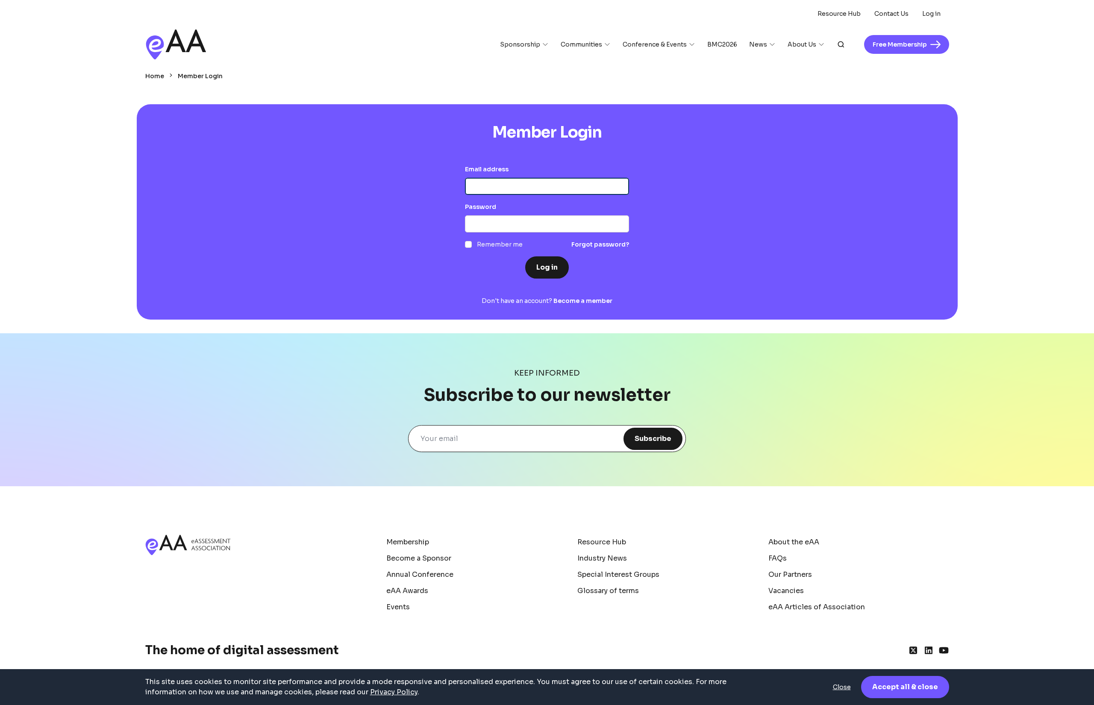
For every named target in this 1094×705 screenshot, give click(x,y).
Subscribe (653, 438)
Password (480, 207)
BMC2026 (722, 44)
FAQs (777, 558)
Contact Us (891, 14)
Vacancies (786, 590)
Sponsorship (520, 44)
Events (398, 606)
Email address (487, 169)
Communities (581, 44)
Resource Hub (839, 14)
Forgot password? (600, 244)
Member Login (200, 76)
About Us (802, 44)
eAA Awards (407, 590)
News (758, 44)
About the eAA (793, 542)
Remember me (500, 244)
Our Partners (790, 574)
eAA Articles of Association (816, 606)
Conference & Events (655, 44)
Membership (407, 542)
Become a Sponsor (418, 558)
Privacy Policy (394, 691)
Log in (931, 14)
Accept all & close (905, 686)
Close (842, 687)
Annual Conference (419, 574)
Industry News (602, 558)
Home (154, 76)
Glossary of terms (608, 590)
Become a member (582, 301)
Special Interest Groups (618, 574)
